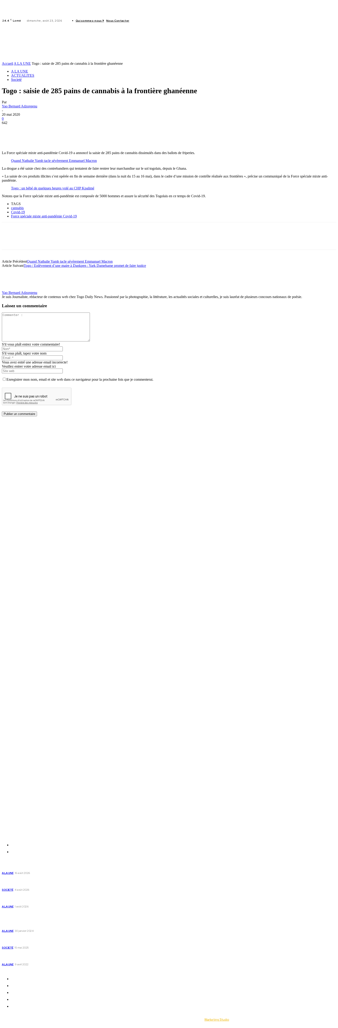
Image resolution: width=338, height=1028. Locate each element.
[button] (254, 43)
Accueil (7, 63)
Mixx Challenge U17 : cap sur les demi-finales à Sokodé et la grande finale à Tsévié (47, 882)
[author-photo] (13, 288)
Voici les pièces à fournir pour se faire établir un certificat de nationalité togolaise (41, 923)
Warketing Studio (216, 1020)
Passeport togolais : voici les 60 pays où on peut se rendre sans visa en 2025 (45, 939)
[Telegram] (59, 129)
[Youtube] (153, 20)
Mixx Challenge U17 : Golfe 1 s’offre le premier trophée (47, 867)
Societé (16, 80)
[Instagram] (142, 20)
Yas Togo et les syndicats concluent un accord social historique (45, 898)
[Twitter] (147, 20)
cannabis (17, 208)
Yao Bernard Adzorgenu (19, 106)
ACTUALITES (22, 75)
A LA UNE (22, 63)
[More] (75, 130)
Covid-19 (18, 212)
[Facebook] (136, 20)
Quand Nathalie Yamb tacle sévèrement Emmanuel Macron (54, 161)
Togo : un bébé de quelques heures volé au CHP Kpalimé (52, 188)
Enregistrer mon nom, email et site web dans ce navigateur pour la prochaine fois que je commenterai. (79, 379)
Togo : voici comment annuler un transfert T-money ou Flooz (47, 956)
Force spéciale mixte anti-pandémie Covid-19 (44, 216)
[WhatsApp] (42, 129)
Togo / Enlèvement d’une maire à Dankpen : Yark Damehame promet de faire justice (85, 266)
